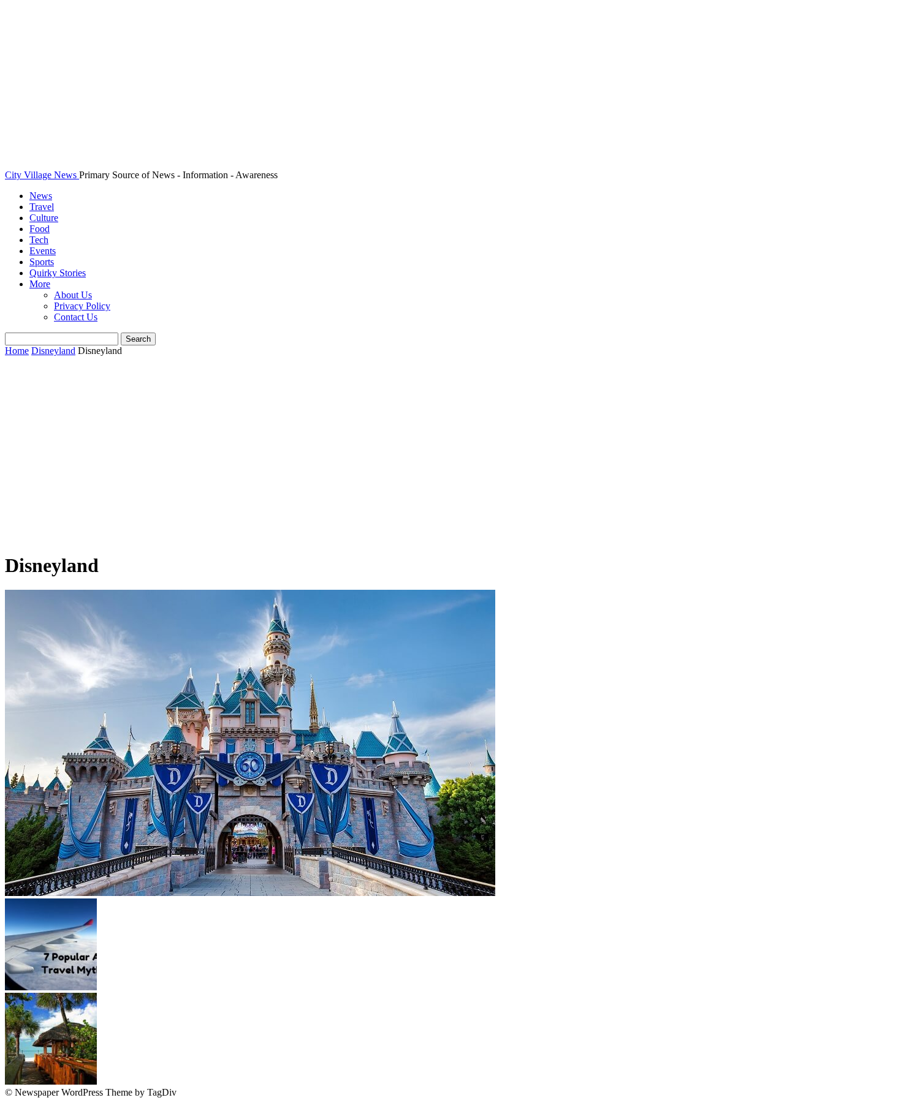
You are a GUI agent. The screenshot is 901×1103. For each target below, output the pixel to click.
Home (17, 350)
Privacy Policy (82, 306)
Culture (43, 218)
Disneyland (53, 350)
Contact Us (75, 317)
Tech (38, 240)
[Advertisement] (450, 455)
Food (39, 229)
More (39, 284)
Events (42, 251)
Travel (41, 206)
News (40, 195)
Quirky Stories (57, 273)
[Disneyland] (250, 892)
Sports (41, 262)
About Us (73, 295)
